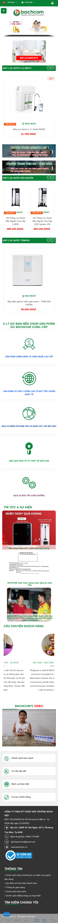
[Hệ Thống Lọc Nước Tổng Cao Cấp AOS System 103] (42, 197)
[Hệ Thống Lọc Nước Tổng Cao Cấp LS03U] (15, 197)
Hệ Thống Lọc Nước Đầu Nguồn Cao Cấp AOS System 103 (42, 221)
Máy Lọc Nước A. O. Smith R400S (29, 129)
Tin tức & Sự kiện (18, 507)
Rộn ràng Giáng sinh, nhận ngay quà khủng (29, 548)
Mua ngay (30, 123)
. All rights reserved (26, 916)
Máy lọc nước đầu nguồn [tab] (18, 178)
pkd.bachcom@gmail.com (23, 842)
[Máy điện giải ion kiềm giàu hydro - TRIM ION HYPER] (29, 270)
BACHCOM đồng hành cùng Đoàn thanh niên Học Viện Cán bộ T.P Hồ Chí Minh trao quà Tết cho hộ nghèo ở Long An (29, 618)
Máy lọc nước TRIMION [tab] (16, 240)
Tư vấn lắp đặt (18, 771)
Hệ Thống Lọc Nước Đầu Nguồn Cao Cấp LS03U (15, 221)
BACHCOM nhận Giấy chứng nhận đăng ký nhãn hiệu (29, 584)
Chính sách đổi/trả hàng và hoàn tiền (23, 895)
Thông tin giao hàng (15, 887)
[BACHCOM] (29, 12)
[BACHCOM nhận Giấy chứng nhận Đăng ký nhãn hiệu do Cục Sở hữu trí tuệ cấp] (29, 569)
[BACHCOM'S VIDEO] (29, 727)
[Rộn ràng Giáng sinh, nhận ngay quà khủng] (29, 531)
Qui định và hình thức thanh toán (21, 883)
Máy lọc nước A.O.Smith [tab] (17, 68)
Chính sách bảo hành (16, 891)
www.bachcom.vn (19, 847)
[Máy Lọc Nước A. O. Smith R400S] (29, 98)
